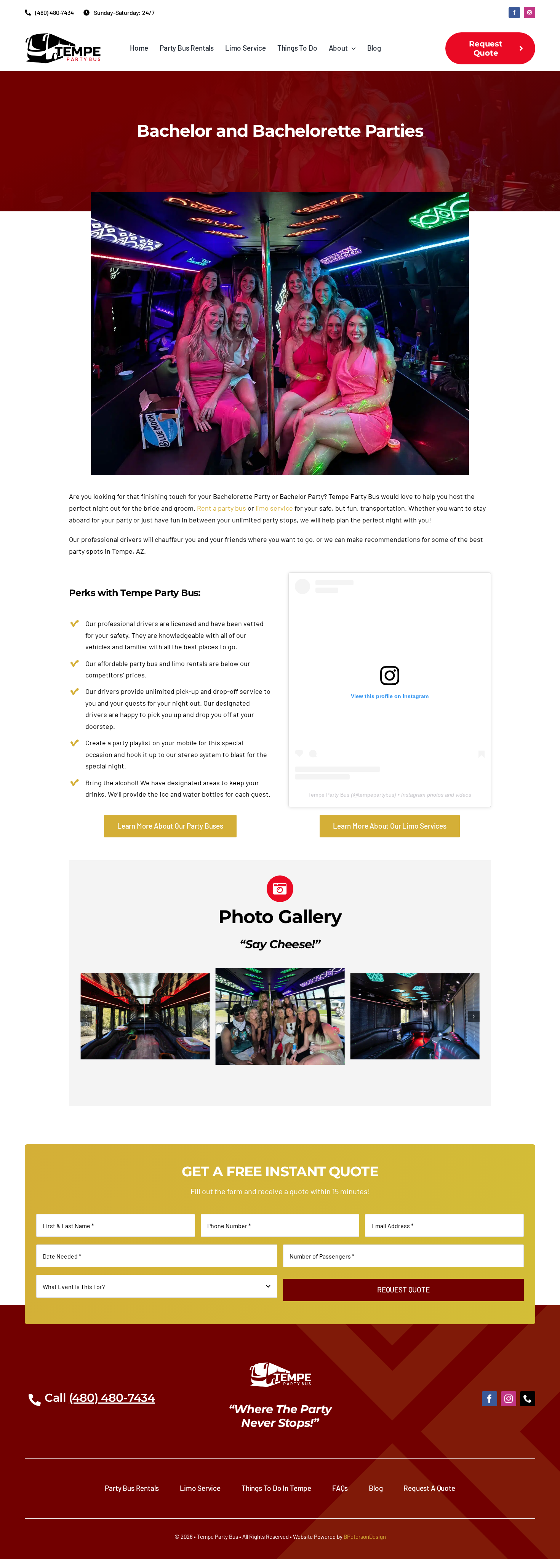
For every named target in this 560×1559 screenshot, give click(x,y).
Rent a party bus (221, 508)
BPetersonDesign (365, 1536)
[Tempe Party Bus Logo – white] (280, 1365)
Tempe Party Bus (328, 795)
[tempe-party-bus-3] (145, 972)
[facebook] (514, 12)
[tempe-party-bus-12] (414, 972)
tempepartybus (376, 795)
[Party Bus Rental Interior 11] (280, 977)
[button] (86, 1016)
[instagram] (529, 12)
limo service (274, 508)
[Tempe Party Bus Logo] (63, 36)
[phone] (527, 1398)
